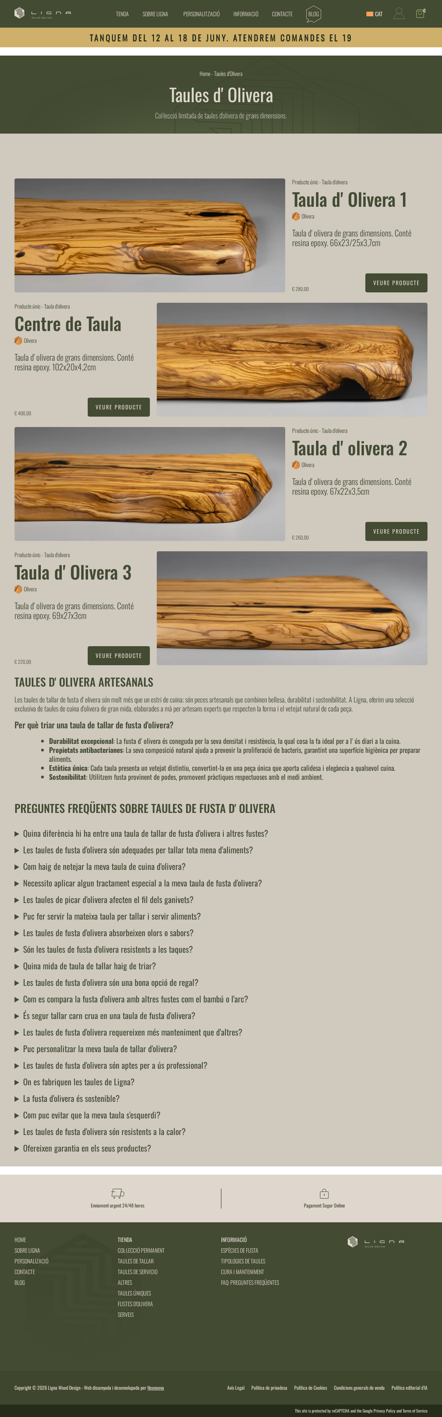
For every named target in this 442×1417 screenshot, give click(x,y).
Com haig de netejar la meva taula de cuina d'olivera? (104, 866)
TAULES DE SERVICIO (137, 1272)
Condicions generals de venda (359, 1388)
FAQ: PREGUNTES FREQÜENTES (250, 1282)
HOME (20, 1239)
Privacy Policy (384, 1411)
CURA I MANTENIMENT (242, 1272)
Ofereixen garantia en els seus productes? (87, 1148)
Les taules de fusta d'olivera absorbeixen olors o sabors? (108, 932)
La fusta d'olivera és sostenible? (71, 1098)
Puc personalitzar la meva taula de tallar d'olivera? (100, 1048)
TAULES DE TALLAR (136, 1261)
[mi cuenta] (399, 16)
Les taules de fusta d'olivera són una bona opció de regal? (111, 982)
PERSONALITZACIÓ (201, 14)
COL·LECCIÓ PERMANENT (141, 1250)
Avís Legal (235, 1388)
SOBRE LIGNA (155, 14)
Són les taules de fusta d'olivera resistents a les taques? (108, 949)
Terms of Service (415, 1411)
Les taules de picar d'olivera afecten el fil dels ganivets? (108, 899)
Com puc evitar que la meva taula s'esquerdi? (92, 1114)
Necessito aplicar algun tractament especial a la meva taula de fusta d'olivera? (142, 882)
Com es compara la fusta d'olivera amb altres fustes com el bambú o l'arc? (135, 998)
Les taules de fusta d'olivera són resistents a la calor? (104, 1131)
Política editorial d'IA (409, 1388)
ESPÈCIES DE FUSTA (239, 1250)
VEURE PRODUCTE (396, 283)
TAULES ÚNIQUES (134, 1293)
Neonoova (155, 1387)
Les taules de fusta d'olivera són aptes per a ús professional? (115, 1065)
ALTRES (125, 1282)
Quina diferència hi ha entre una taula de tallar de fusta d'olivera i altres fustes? (145, 833)
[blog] (313, 14)
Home (205, 73)
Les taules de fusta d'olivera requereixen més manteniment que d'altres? (132, 1032)
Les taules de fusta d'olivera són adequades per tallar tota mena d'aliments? (138, 849)
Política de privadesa (269, 1388)
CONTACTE (25, 1272)
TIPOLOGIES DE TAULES (243, 1261)
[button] (421, 14)
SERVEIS (126, 1314)
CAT (379, 14)
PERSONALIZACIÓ (31, 1261)
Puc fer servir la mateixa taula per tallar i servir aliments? (112, 916)
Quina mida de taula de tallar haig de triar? (89, 965)
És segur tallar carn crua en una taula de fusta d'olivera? (109, 1015)
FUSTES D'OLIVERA (135, 1304)
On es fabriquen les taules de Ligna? (79, 1081)
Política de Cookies (310, 1388)
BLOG (20, 1282)
